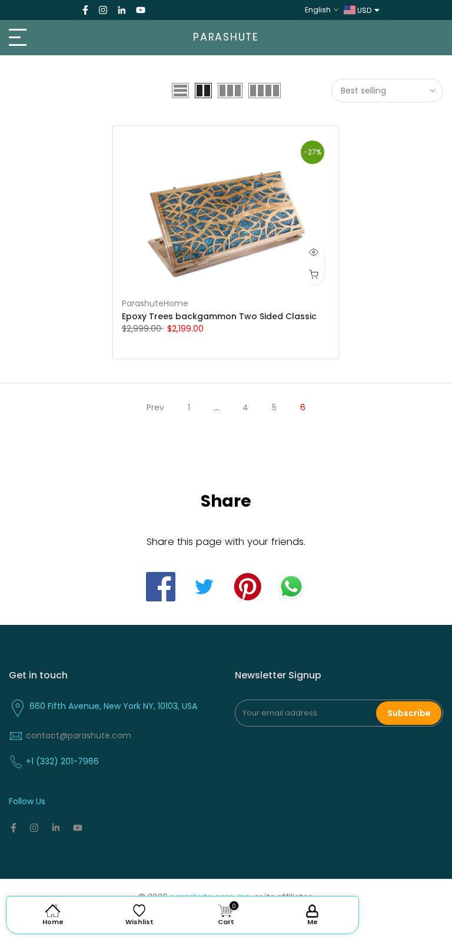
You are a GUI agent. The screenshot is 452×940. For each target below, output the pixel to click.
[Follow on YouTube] (140, 10)
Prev (155, 407)
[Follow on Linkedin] (121, 10)
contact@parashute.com (78, 735)
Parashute (226, 37)
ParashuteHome (155, 303)
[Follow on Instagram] (103, 10)
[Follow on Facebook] (85, 10)
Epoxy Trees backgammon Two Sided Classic (219, 316)
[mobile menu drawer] (75, 37)
